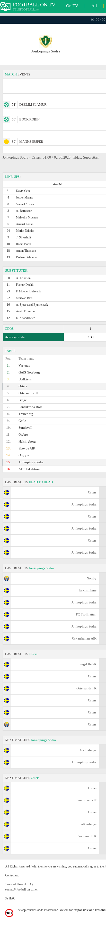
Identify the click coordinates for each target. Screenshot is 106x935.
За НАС (10, 898)
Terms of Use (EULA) (19, 884)
